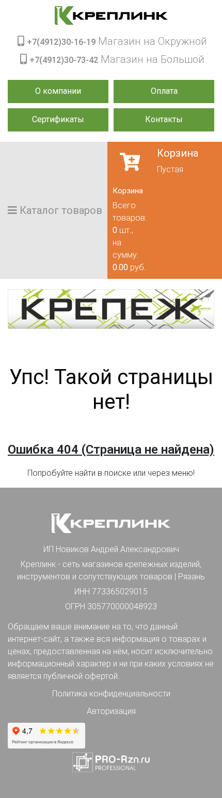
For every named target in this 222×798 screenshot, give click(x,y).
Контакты (164, 119)
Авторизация (111, 711)
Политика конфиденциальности (111, 694)
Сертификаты (58, 119)
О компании (58, 91)
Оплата (164, 91)
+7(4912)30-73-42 (63, 60)
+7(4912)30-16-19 (61, 42)
